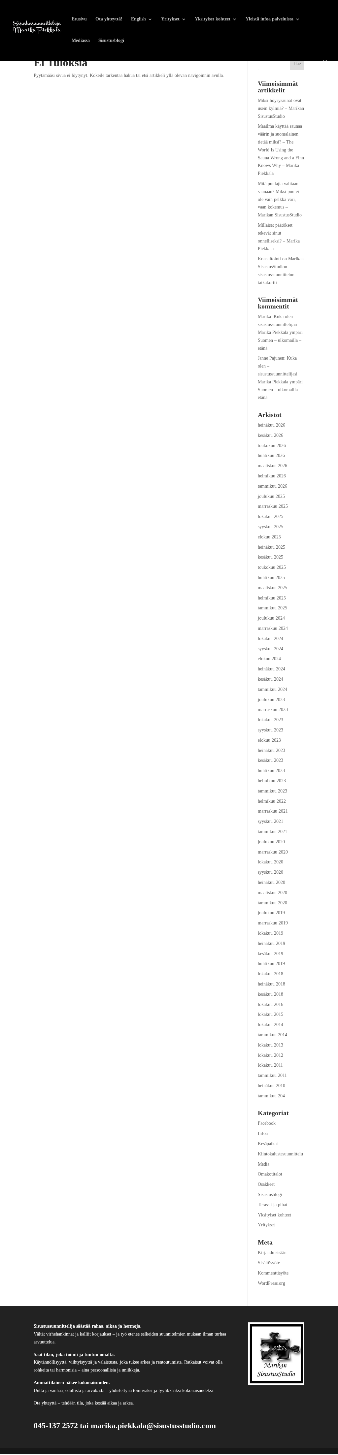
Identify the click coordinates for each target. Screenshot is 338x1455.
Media (263, 1164)
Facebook (267, 1123)
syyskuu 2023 (270, 730)
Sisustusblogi (111, 40)
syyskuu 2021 (270, 821)
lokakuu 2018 (270, 973)
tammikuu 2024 (272, 689)
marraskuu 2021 (273, 811)
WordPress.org (271, 1283)
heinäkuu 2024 (271, 668)
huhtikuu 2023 (271, 770)
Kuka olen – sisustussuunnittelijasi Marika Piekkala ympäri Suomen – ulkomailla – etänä (280, 332)
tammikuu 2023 (272, 791)
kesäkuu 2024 (270, 679)
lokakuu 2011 (270, 1065)
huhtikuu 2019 (271, 963)
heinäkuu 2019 (271, 943)
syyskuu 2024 (270, 648)
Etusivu (79, 19)
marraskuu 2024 (273, 628)
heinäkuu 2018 (271, 984)
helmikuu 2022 (272, 801)
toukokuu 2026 (272, 445)
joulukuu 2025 (271, 496)
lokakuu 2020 (270, 861)
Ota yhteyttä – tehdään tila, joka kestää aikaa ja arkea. (84, 1403)
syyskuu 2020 (270, 872)
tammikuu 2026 (272, 486)
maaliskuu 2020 (272, 892)
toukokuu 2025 (272, 567)
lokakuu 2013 (270, 1045)
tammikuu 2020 (272, 902)
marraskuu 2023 (273, 709)
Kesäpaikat (268, 1143)
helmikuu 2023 (272, 780)
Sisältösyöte (269, 1262)
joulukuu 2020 (271, 841)
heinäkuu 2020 (271, 882)
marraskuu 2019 (273, 923)
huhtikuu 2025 (271, 577)
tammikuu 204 (271, 1095)
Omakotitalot (270, 1174)
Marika (264, 316)
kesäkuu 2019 (270, 953)
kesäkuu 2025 (270, 557)
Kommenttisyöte (273, 1273)
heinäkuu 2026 (271, 425)
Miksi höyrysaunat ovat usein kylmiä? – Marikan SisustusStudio (281, 108)
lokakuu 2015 (270, 1014)
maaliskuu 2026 (272, 465)
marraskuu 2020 (273, 852)
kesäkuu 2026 (270, 435)
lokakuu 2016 (270, 1004)
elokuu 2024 (269, 658)
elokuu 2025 (269, 536)
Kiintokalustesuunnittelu (280, 1153)
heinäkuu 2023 (271, 750)
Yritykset (170, 19)
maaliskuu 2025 (272, 587)
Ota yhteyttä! (108, 19)
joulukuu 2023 (271, 699)
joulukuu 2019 (271, 912)
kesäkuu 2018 (270, 994)
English (138, 19)
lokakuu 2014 (270, 1024)
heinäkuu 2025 (271, 547)
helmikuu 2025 (272, 598)
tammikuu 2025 (272, 607)
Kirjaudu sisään (272, 1252)
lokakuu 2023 (270, 719)
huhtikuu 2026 (271, 455)
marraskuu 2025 (273, 506)
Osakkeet (266, 1184)
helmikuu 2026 (272, 475)
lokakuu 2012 (270, 1055)
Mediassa (81, 40)
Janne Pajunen (271, 358)
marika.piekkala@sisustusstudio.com (153, 1426)
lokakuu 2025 (270, 516)
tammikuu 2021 (272, 831)
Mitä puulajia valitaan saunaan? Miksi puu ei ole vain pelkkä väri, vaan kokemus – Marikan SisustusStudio (280, 199)
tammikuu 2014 (272, 1034)
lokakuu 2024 (270, 638)
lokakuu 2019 (270, 933)
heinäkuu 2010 (271, 1085)
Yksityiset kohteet (212, 19)
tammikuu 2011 (272, 1075)
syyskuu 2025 (270, 526)
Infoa (263, 1133)
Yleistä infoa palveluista (269, 19)
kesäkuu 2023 (270, 760)
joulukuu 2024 (271, 618)
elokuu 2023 (269, 740)
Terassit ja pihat (272, 1204)
